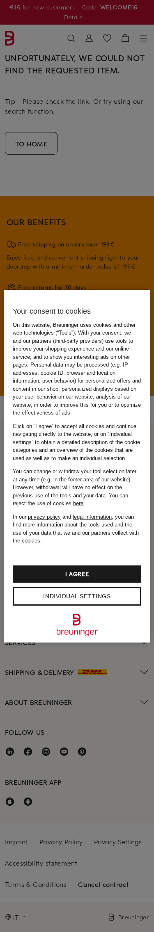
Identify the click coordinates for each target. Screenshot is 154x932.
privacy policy (44, 517)
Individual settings (76, 596)
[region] (77, 466)
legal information (92, 517)
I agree (77, 574)
